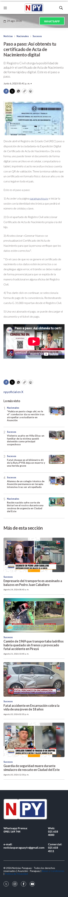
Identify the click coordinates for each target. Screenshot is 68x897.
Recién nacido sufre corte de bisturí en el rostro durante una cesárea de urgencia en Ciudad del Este (25, 507)
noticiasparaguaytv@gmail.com (23, 845)
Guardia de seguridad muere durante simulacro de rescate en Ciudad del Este (31, 768)
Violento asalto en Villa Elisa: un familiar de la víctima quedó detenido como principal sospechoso (25, 440)
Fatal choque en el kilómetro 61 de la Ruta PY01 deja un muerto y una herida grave (26, 462)
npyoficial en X (13, 392)
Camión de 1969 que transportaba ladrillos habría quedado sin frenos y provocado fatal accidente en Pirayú (33, 645)
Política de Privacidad (16, 873)
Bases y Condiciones (53, 870)
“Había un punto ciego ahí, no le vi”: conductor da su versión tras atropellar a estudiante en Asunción (25, 416)
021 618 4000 (53, 831)
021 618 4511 (55, 847)
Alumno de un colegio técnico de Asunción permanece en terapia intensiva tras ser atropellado (25, 484)
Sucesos (37, 36)
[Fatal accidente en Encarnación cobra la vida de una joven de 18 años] (34, 679)
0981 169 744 (15, 829)
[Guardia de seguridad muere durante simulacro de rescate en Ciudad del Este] (34, 740)
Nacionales (23, 36)
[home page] (34, 7)
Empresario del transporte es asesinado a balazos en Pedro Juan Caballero (32, 583)
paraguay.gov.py (39, 198)
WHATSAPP (52, 21)
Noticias (8, 36)
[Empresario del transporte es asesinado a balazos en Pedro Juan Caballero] (34, 555)
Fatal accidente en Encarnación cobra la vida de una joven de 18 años (31, 707)
